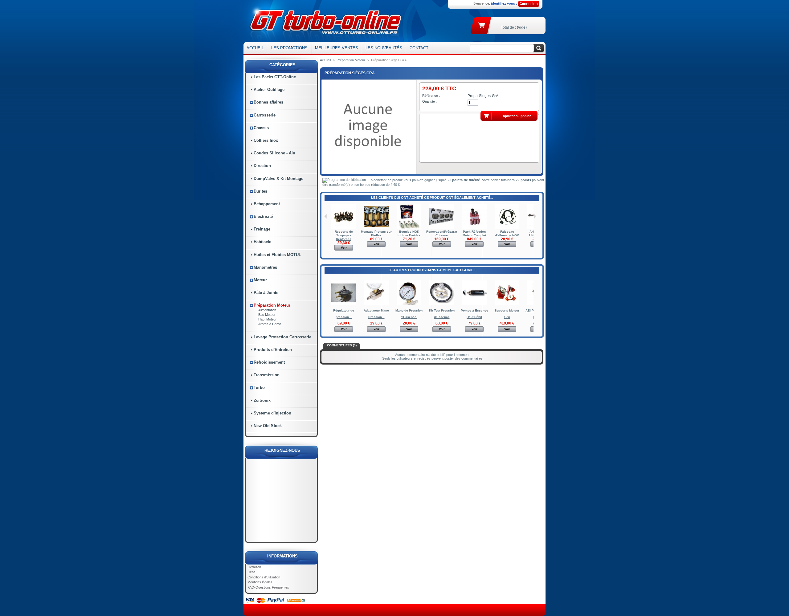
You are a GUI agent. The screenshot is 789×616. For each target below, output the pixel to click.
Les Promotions (289, 48)
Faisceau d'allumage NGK (507, 233)
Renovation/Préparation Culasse (444, 233)
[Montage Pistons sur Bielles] (376, 228)
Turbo (259, 387)
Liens (251, 572)
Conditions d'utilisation (263, 577)
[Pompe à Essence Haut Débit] (474, 304)
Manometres (265, 267)
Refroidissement (269, 362)
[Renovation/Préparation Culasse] (441, 228)
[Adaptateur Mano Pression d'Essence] (376, 304)
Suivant (534, 216)
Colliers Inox (266, 140)
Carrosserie (265, 115)
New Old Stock (268, 425)
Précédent (326, 216)
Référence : (431, 95)
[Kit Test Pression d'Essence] (441, 304)
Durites (260, 191)
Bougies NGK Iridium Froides (409, 233)
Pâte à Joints (266, 292)
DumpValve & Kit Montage (278, 178)
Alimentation (267, 310)
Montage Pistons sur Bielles (376, 233)
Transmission (267, 375)
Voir (344, 247)
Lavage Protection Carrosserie (282, 337)
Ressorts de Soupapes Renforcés (344, 235)
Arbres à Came (269, 324)
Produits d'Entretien (273, 349)
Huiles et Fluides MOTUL (277, 254)
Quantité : (429, 101)
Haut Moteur (267, 319)
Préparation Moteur (272, 305)
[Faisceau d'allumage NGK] (507, 228)
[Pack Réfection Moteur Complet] (474, 228)
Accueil (255, 48)
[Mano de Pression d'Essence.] (409, 304)
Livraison (254, 567)
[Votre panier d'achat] (482, 25)
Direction (262, 165)
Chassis (261, 127)
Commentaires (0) (342, 345)
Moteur (260, 280)
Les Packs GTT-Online (275, 77)
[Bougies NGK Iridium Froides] (409, 228)
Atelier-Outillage (269, 89)
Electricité (263, 216)
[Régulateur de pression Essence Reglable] (343, 304)
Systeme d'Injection (272, 413)
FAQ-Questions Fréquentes (268, 587)
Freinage (262, 229)
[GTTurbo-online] (324, 21)
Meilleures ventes (336, 48)
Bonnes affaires (268, 102)
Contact (419, 48)
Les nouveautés (384, 48)
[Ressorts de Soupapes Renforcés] (343, 228)
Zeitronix (262, 400)
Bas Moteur (267, 314)
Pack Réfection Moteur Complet (474, 233)
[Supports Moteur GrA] (507, 304)
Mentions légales (259, 582)
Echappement (267, 204)
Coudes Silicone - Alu (274, 153)
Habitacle (262, 241)
